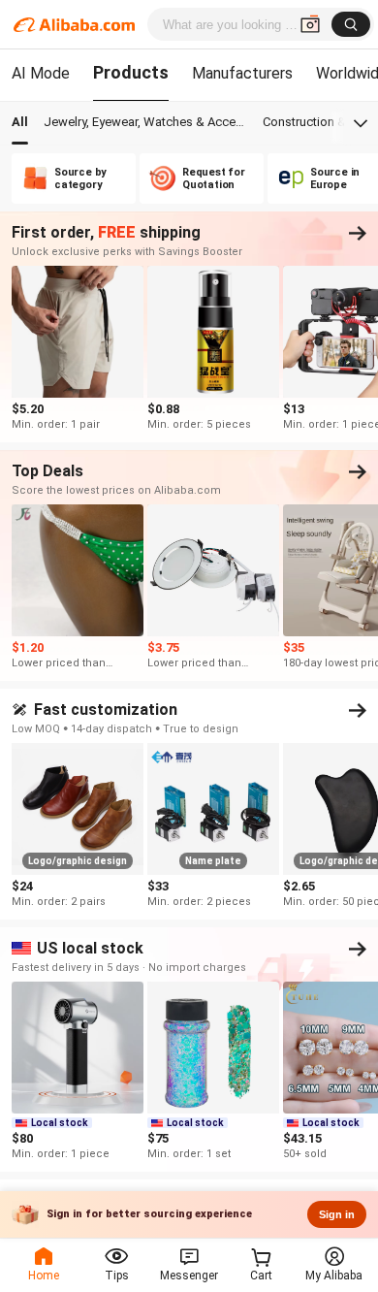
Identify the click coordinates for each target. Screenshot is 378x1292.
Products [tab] (131, 72)
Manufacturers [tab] (242, 73)
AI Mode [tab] (41, 73)
